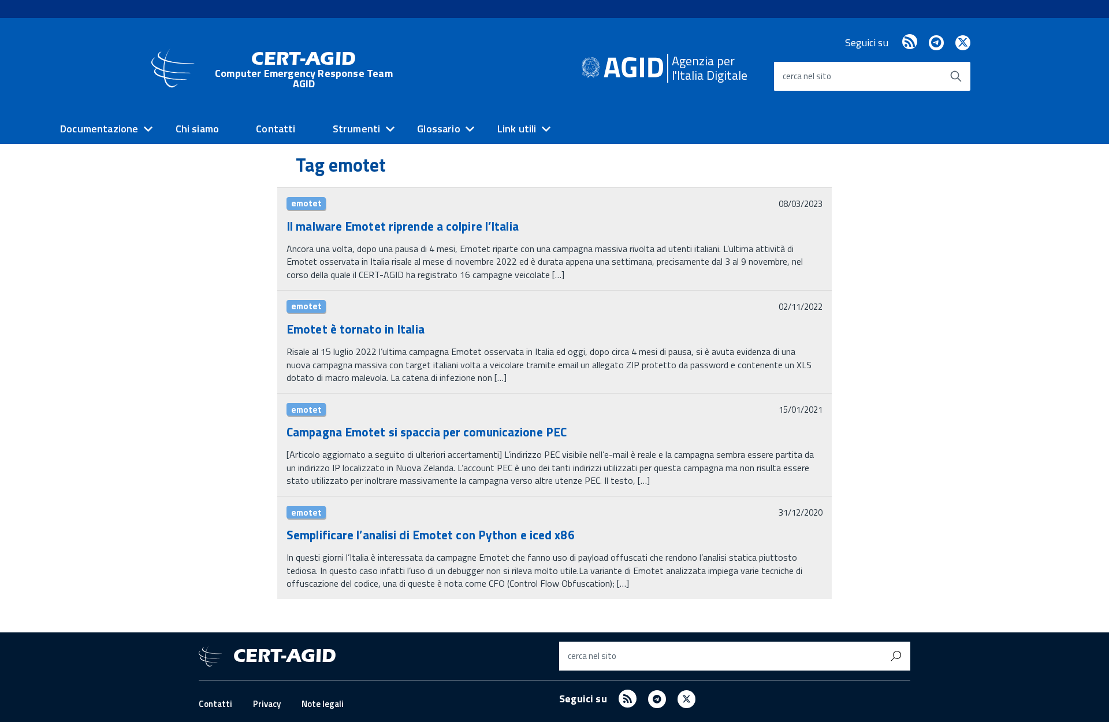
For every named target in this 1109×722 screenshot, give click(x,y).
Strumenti (357, 128)
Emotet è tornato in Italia (355, 329)
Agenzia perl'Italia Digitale (709, 67)
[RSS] (909, 42)
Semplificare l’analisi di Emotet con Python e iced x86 (430, 534)
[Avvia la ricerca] (955, 76)
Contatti (275, 128)
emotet (306, 203)
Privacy (267, 703)
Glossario (438, 128)
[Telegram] (936, 42)
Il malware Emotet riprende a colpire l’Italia (402, 226)
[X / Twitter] (962, 42)
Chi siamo (197, 128)
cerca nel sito (807, 76)
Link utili (517, 128)
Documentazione (99, 128)
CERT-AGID (304, 69)
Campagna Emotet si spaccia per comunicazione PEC (426, 432)
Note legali (323, 703)
